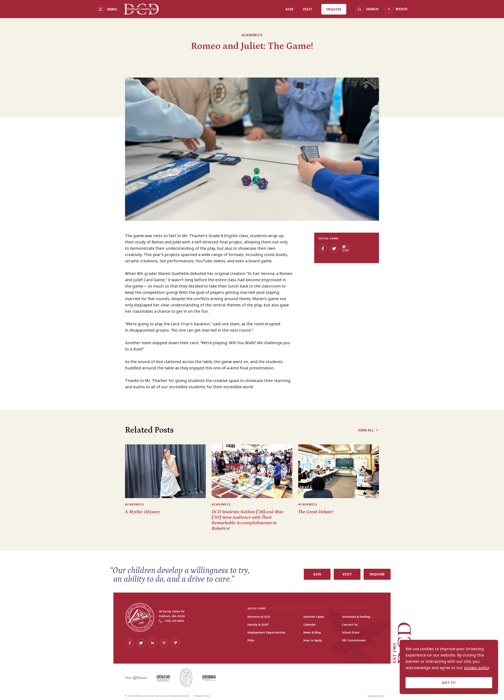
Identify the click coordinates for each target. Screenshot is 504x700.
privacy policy (476, 668)
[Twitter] (334, 248)
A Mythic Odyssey (142, 511)
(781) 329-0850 (174, 621)
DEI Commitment (354, 640)
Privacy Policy (202, 695)
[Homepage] (141, 13)
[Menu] (100, 9)
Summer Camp (313, 616)
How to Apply (312, 640)
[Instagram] (164, 643)
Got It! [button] (449, 682)
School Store (350, 632)
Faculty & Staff (258, 624)
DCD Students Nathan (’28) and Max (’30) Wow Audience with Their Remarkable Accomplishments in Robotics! (247, 520)
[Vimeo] (175, 643)
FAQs (250, 640)
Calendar (309, 624)
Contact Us (349, 624)
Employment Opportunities (266, 632)
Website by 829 (376, 695)
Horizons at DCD (258, 616)
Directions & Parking (356, 616)
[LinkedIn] (345, 248)
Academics (252, 35)
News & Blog (312, 632)
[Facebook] (323, 248)
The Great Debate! (315, 511)
